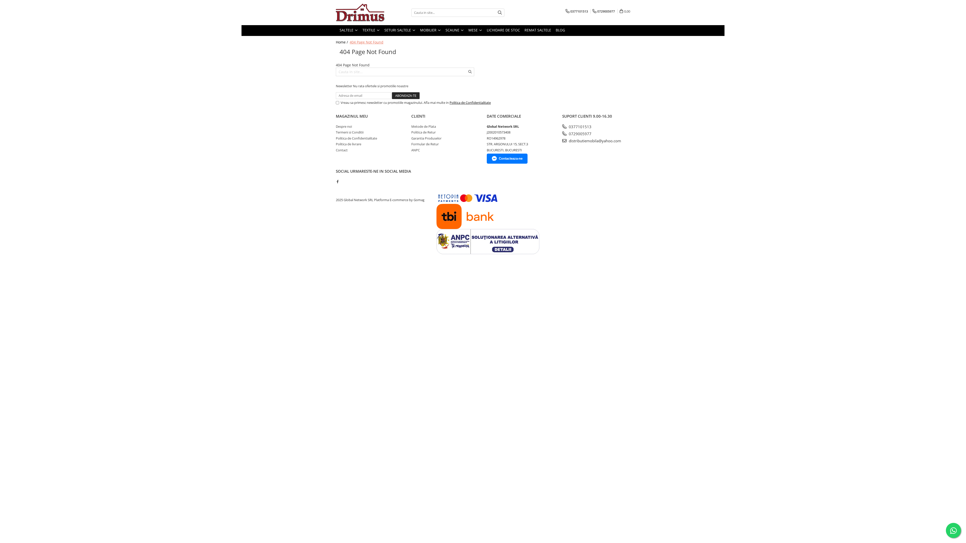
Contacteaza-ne (510, 158)
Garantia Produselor (426, 138)
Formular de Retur (425, 144)
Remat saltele (538, 30)
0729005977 (579, 133)
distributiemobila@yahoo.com (594, 140)
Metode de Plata (423, 126)
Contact (342, 150)
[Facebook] (337, 181)
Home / (342, 42)
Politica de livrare (348, 144)
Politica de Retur (423, 132)
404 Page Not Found (366, 42)
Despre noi (344, 126)
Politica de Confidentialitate (470, 102)
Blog (560, 30)
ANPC (415, 150)
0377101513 (579, 126)
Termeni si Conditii (350, 132)
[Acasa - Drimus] (361, 12)
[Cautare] (499, 13)
